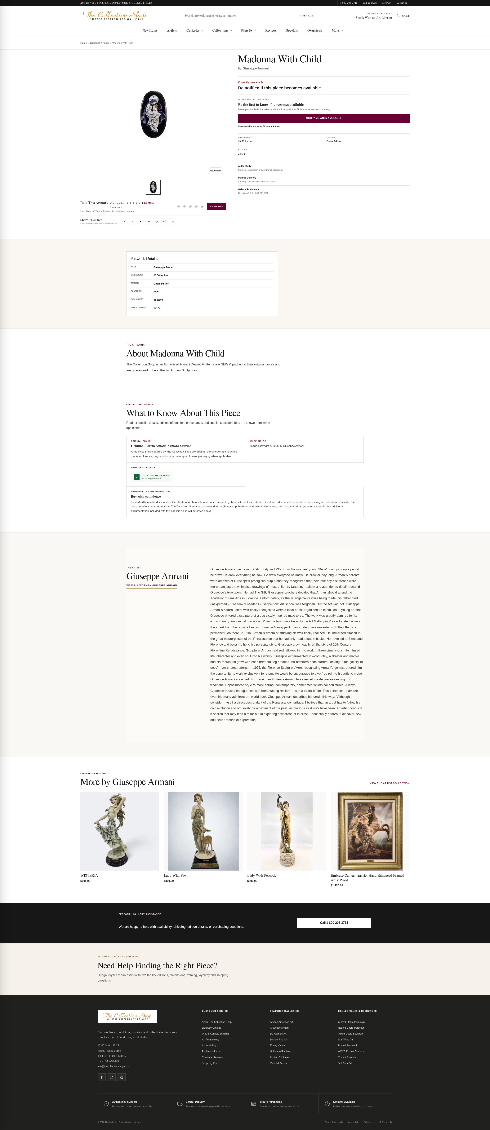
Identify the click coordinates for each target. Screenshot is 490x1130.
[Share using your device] (164, 221)
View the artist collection (390, 783)
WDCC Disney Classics (351, 1051)
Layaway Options (211, 1027)
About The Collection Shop (217, 1022)
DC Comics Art (278, 1033)
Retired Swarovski (348, 1045)
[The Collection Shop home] (114, 15)
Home (83, 43)
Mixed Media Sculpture (350, 1033)
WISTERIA (89, 875)
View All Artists (278, 1063)
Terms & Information (334, 1122)
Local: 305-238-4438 (109, 1061)
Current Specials (347, 1057)
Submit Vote (216, 206)
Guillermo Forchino (280, 1051)
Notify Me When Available (324, 118)
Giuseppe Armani (99, 43)
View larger (215, 171)
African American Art (281, 1022)
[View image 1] (153, 187)
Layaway (386, 2)
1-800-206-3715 (349, 2)
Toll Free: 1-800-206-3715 (112, 1056)
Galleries (193, 30)
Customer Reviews (212, 1057)
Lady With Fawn (176, 875)
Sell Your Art (370, 2)
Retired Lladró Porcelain (351, 1027)
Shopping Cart (210, 1063)
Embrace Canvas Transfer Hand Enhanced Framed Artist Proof (367, 877)
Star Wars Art (345, 1039)
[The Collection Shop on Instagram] (112, 1077)
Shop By (247, 30)
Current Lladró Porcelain (351, 1022)
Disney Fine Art (278, 1039)
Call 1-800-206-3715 (334, 922)
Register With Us (211, 1051)
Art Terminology (210, 1039)
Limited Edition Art (280, 1057)
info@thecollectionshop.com (113, 1066)
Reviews (271, 30)
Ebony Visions (278, 1045)
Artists (172, 30)
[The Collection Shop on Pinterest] (122, 1077)
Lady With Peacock (261, 875)
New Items (150, 30)
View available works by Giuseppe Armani (259, 126)
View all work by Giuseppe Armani (151, 585)
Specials (292, 30)
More (336, 30)
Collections (220, 30)
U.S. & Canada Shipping (215, 1033)
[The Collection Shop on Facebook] (102, 1077)
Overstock (314, 30)
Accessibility (209, 1045)
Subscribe (402, 2)
